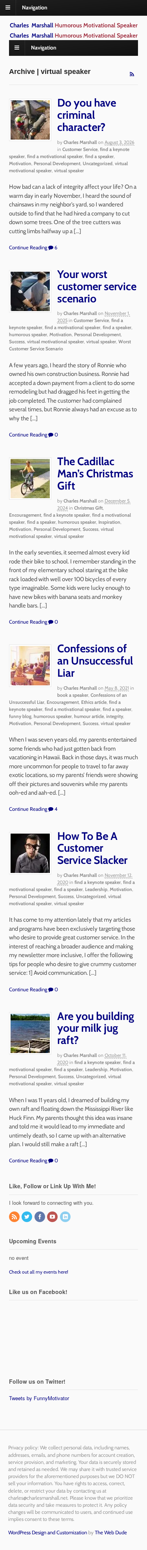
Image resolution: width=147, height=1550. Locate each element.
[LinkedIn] (66, 1217)
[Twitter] (27, 1217)
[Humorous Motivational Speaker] (73, 25)
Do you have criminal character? (86, 115)
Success (17, 341)
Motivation (20, 163)
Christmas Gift (88, 508)
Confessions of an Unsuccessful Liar (95, 660)
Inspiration (109, 522)
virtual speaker (69, 170)
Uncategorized (98, 163)
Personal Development (57, 163)
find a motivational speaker (55, 156)
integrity (114, 716)
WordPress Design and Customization (47, 1532)
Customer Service (80, 149)
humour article (89, 716)
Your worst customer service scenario (96, 286)
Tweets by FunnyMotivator (39, 1398)
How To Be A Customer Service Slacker (92, 848)
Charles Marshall (80, 142)
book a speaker (72, 695)
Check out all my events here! (38, 1272)
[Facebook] (40, 1217)
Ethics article (94, 702)
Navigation (34, 7)
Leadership (96, 889)
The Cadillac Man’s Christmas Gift (95, 473)
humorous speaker (28, 334)
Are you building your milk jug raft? (95, 1028)
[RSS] (15, 1217)
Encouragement (25, 515)
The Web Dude (111, 1532)
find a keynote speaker (67, 515)
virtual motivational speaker (55, 341)
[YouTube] (53, 1217)
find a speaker (99, 156)
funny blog (20, 716)
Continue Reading (28, 247)
